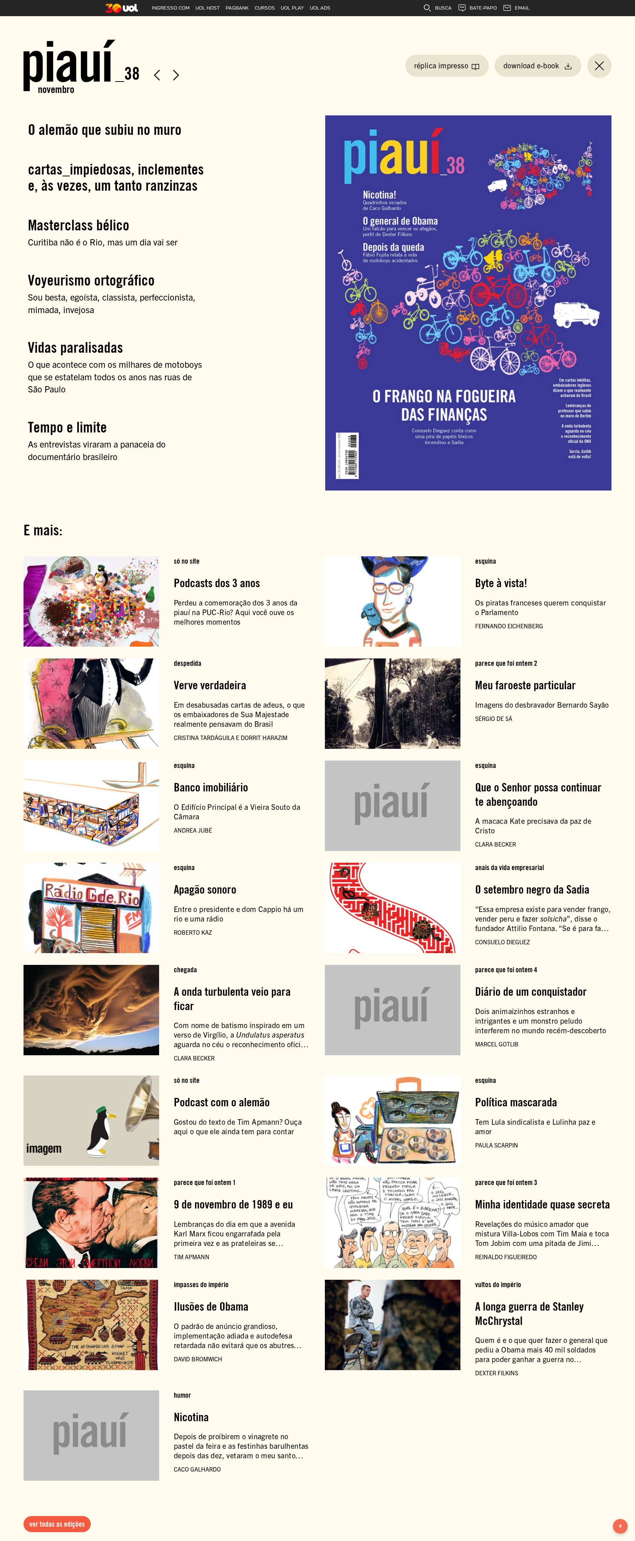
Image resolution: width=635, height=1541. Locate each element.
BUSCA (443, 8)
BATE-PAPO (483, 8)
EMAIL (522, 8)
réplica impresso (441, 65)
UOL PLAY (292, 8)
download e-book (532, 65)
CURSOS (265, 8)
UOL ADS (320, 8)
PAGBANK (237, 8)
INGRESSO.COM (171, 8)
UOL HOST (207, 8)
